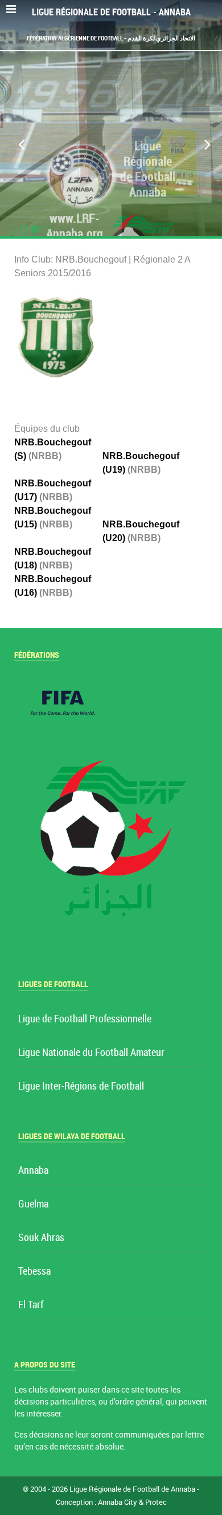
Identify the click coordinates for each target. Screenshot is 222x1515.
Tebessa (34, 1271)
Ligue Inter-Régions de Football (81, 1086)
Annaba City (117, 1502)
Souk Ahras (41, 1238)
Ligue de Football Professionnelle (84, 1019)
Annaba (33, 1171)
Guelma (33, 1204)
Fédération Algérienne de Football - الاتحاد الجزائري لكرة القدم (111, 38)
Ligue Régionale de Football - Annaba (111, 12)
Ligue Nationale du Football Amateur (91, 1053)
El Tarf (30, 1305)
